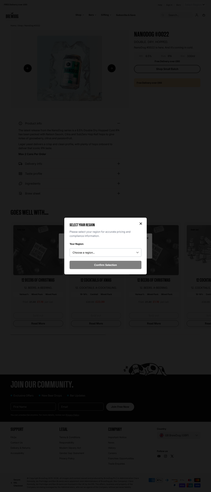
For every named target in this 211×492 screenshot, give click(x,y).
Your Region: (77, 243)
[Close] (140, 223)
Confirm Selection (105, 265)
